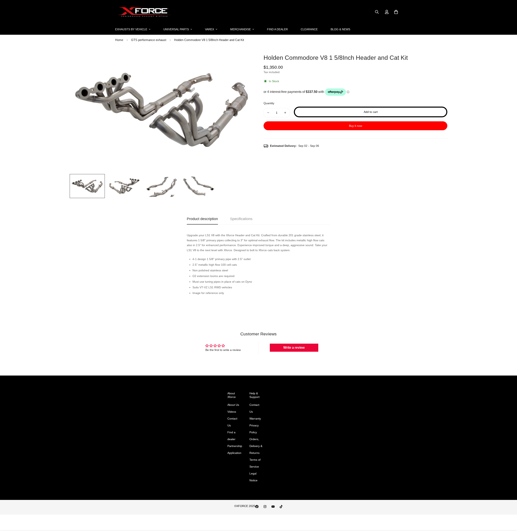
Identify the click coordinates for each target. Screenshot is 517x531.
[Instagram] (265, 506)
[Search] (377, 11)
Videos (231, 411)
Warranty (255, 418)
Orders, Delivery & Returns (255, 446)
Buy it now (355, 125)
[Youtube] (273, 506)
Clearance (309, 29)
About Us (233, 404)
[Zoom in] (244, 57)
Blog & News (340, 29)
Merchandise (240, 29)
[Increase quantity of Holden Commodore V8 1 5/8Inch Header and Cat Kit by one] (285, 112)
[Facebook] (256, 506)
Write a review (294, 347)
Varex (209, 29)
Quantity (269, 103)
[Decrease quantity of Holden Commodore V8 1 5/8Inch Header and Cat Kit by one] (268, 112)
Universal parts (176, 29)
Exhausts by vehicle (131, 29)
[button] (396, 12)
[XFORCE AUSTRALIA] (144, 12)
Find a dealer (277, 29)
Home (119, 40)
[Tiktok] (281, 506)
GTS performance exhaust (148, 40)
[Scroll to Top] (509, 509)
